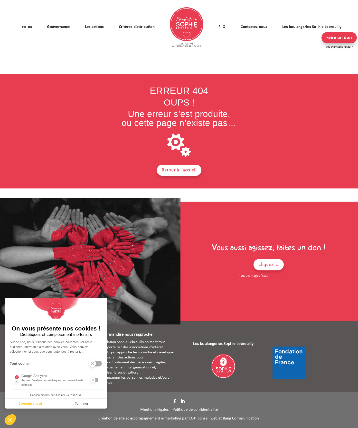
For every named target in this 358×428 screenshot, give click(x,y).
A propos (24, 27)
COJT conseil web (203, 418)
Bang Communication (241, 418)
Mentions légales (154, 410)
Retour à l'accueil (179, 170)
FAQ (222, 27)
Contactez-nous (254, 27)
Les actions (94, 27)
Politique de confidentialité (195, 410)
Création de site (111, 418)
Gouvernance (58, 27)
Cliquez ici (268, 264)
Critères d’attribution (137, 27)
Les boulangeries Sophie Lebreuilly (311, 27)
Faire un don (339, 37)
